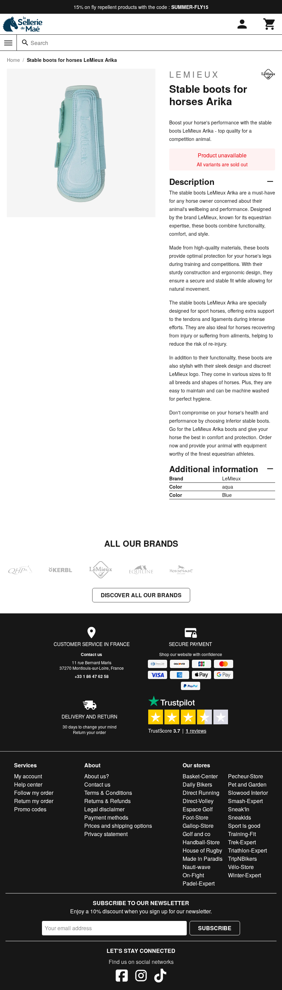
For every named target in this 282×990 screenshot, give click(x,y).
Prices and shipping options (118, 826)
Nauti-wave (196, 867)
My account (28, 776)
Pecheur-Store (245, 776)
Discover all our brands (141, 595)
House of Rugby (202, 850)
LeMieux (194, 74)
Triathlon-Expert (247, 850)
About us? (96, 776)
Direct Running (201, 793)
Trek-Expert (242, 842)
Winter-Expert (244, 875)
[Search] (25, 43)
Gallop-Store (198, 826)
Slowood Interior (248, 793)
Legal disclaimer (104, 809)
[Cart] (269, 24)
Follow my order (33, 793)
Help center (28, 784)
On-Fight (193, 875)
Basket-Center (200, 776)
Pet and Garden (247, 784)
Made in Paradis (203, 859)
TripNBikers (242, 859)
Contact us (91, 654)
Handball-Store (201, 842)
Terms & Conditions (108, 793)
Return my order (33, 801)
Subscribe (214, 928)
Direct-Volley (198, 801)
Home (13, 59)
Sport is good (244, 826)
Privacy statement (106, 834)
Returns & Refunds (107, 801)
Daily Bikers (197, 784)
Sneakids (239, 817)
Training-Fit (242, 834)
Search (39, 43)
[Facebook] (122, 977)
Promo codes (30, 809)
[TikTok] (160, 977)
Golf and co (196, 834)
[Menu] (8, 43)
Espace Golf (198, 809)
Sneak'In (238, 809)
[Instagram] (141, 977)
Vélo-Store (241, 867)
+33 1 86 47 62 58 (92, 676)
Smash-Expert (245, 801)
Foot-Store (195, 817)
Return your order (89, 732)
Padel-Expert (199, 883)
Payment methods (106, 817)
